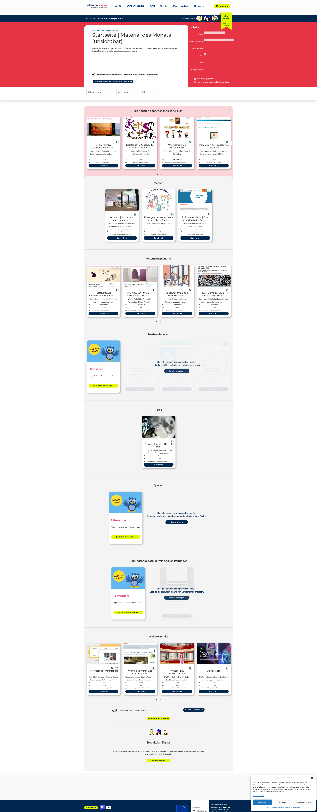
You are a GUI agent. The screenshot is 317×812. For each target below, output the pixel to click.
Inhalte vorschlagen (105, 386)
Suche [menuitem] (164, 6)
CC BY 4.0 (226, 807)
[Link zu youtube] (109, 807)
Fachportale (90, 18)
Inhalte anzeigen (176, 371)
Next (230, 143)
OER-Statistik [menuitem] (136, 6)
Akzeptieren (262, 802)
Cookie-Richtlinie (271, 808)
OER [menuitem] (152, 6)
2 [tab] (161, 174)
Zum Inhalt (103, 165)
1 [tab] (157, 174)
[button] (312, 778)
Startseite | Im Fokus (114, 18)
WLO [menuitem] (118, 6)
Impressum (296, 808)
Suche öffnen (177, 522)
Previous (86, 143)
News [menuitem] (197, 6)
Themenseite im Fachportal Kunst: (105, 30)
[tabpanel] (103, 143)
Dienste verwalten (258, 796)
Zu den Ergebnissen (194, 710)
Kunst (100, 18)
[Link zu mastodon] (103, 807)
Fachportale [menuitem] (181, 6)
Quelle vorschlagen (127, 537)
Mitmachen (160, 760)
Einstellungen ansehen (303, 802)
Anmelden (91, 807)
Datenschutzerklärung (285, 808)
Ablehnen (282, 802)
